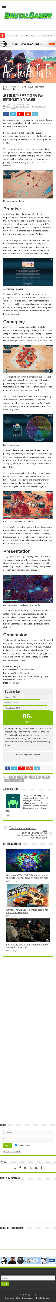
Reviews (26, 107)
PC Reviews (18, 107)
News (13, 87)
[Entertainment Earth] (28, 44)
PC (12, 107)
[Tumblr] (41, 1167)
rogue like (35, 777)
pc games (22, 777)
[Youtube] (30, 1167)
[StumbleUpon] (36, 1167)
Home (5, 87)
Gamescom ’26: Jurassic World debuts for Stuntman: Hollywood (27, 911)
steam (46, 777)
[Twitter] (25, 1167)
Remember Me (23, 1145)
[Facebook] (20, 1167)
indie (12, 777)
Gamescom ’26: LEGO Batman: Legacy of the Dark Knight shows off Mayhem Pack (27, 876)
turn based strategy (14, 780)
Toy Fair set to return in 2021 (22, 827)
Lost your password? (12, 1151)
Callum (8, 105)
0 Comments (40, 107)
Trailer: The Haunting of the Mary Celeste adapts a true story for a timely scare (32, 834)
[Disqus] (28, 1002)
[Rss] (14, 1167)
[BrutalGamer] (28, 15)
